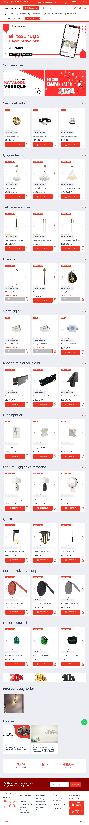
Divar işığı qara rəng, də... (69, 292)
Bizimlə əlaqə (24, 813)
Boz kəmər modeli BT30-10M (71, 603)
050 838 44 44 (71, 2)
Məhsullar (23, 807)
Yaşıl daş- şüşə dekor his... (42, 655)
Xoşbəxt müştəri (72, 13)
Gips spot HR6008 (12, 448)
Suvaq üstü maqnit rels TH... (15, 396)
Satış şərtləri (19, 1)
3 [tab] (45, 55)
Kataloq (33, 8)
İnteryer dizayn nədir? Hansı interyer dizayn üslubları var (16, 748)
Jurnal (9, 18)
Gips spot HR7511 (67, 448)
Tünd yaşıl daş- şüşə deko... (70, 655)
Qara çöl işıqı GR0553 (68, 552)
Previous (7, 41)
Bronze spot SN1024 (12, 136)
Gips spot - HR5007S (68, 344)
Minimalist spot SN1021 (69, 136)
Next (81, 41)
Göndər (75, 784)
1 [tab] (41, 55)
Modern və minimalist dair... (15, 552)
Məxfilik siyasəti (8, 1)
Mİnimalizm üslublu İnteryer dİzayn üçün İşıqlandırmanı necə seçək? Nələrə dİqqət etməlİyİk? (44, 749)
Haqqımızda (22, 13)
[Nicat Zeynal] (14, 703)
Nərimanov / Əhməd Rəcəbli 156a (48, 2)
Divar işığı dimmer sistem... (14, 292)
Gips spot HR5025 (11, 344)
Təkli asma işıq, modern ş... (14, 240)
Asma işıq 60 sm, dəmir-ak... (71, 240)
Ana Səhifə (10, 13)
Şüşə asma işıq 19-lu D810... (70, 188)
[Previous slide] (6, 173)
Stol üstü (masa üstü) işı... (14, 500)
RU (83, 1)
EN (83, 3)
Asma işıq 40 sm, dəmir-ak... (43, 240)
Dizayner (18, 18)
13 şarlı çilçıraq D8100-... (41, 188)
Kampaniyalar (33, 18)
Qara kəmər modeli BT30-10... (43, 603)
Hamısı (83, 103)
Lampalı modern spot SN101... (43, 136)
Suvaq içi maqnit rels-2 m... (42, 396)
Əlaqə (48, 13)
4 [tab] (47, 55)
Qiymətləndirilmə (36, 13)
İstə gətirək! (58, 13)
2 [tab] (43, 55)
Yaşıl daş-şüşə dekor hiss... (14, 655)
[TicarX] (83, 820)
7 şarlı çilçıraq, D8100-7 (13, 188)
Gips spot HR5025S (40, 344)
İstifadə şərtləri (8, 3)
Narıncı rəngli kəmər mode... (15, 603)
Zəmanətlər (27, 1)
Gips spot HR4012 (39, 448)
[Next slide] (26, 173)
